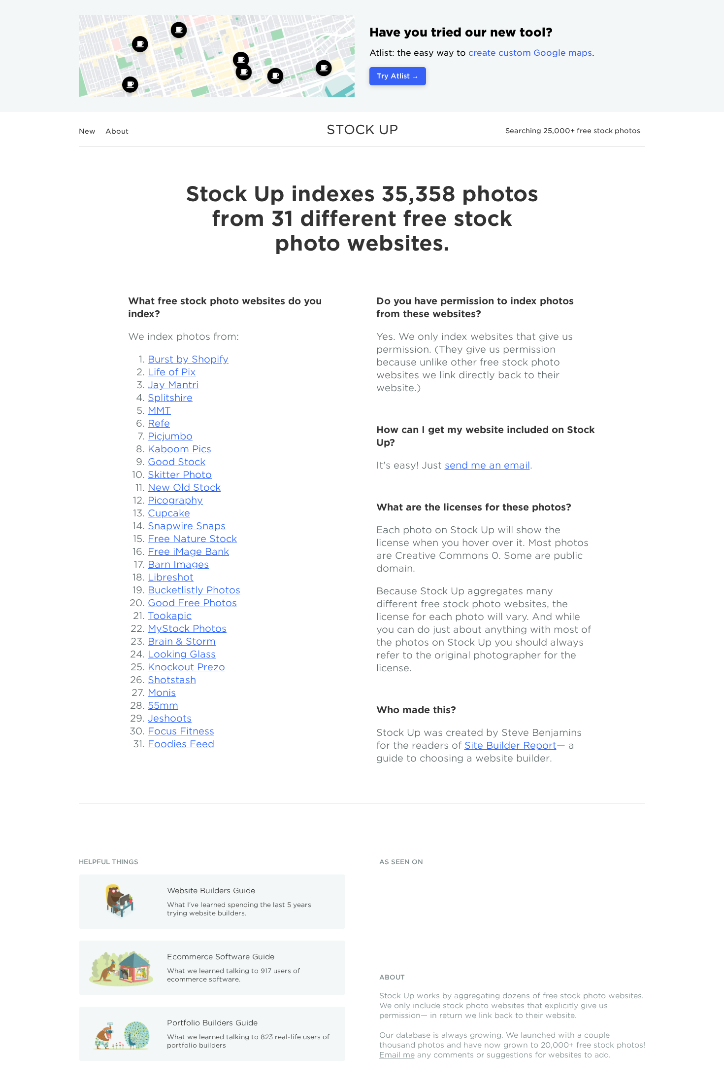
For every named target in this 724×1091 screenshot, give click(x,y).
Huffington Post (477, 885)
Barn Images (178, 564)
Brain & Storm (182, 641)
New (87, 131)
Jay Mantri (173, 385)
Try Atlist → (398, 76)
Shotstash (172, 680)
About (117, 131)
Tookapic (170, 615)
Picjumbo (170, 436)
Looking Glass (182, 654)
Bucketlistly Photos (194, 590)
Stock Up (362, 129)
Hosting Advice (540, 926)
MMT (159, 410)
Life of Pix (172, 372)
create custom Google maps (530, 53)
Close (630, 30)
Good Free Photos (192, 603)
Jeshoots (170, 718)
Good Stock (176, 462)
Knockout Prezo (186, 667)
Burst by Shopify (188, 359)
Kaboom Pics (179, 449)
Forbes (543, 883)
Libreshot (171, 577)
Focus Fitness (181, 731)
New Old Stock (184, 487)
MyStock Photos (187, 628)
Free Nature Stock (192, 539)
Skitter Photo (180, 474)
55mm (163, 705)
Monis (162, 692)
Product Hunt (408, 885)
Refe (159, 423)
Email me (397, 1055)
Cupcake (169, 513)
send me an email (487, 465)
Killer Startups (410, 922)
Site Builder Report (510, 745)
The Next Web (477, 922)
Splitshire (170, 397)
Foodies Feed (181, 744)
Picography (175, 500)
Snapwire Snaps (187, 526)
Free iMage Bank (188, 551)
